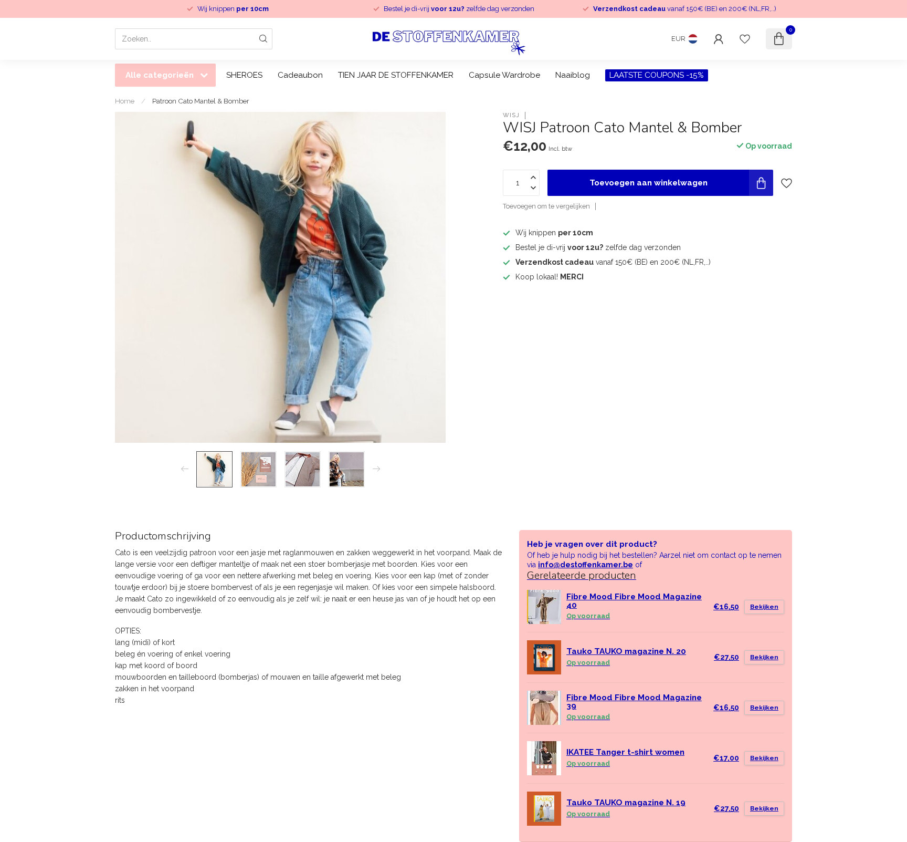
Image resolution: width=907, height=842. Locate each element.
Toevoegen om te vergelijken (546, 206)
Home (124, 101)
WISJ (511, 115)
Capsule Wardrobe (504, 75)
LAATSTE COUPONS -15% (656, 75)
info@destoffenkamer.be (585, 564)
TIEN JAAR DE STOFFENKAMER (396, 75)
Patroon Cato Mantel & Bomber (200, 101)
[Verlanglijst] (745, 38)
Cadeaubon (300, 75)
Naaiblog (572, 75)
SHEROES (244, 75)
